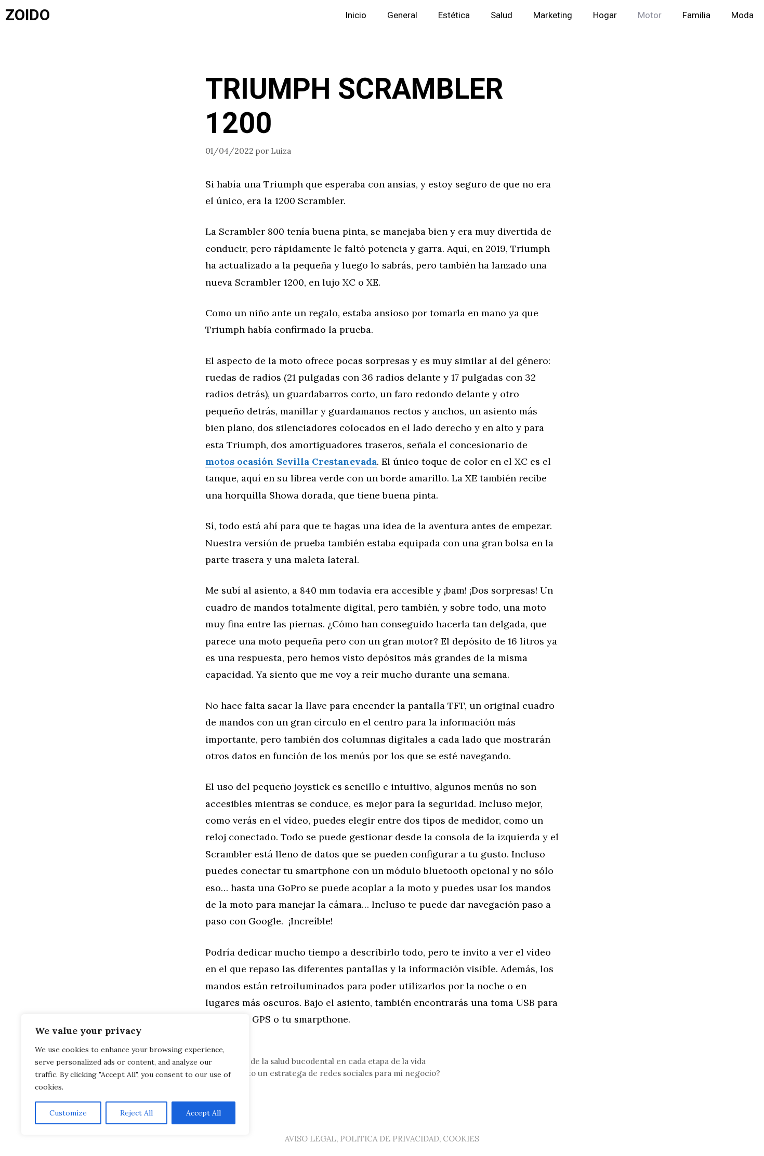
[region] (135, 1074)
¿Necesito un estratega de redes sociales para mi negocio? (329, 1073)
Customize (68, 1113)
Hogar (605, 15)
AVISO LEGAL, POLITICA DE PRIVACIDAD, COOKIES (382, 1139)
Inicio (355, 15)
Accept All (203, 1113)
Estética (454, 15)
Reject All (136, 1113)
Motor (650, 15)
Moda (742, 15)
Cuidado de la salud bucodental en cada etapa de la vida (322, 1061)
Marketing (552, 15)
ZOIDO (27, 15)
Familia (696, 15)
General (402, 15)
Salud (501, 15)
